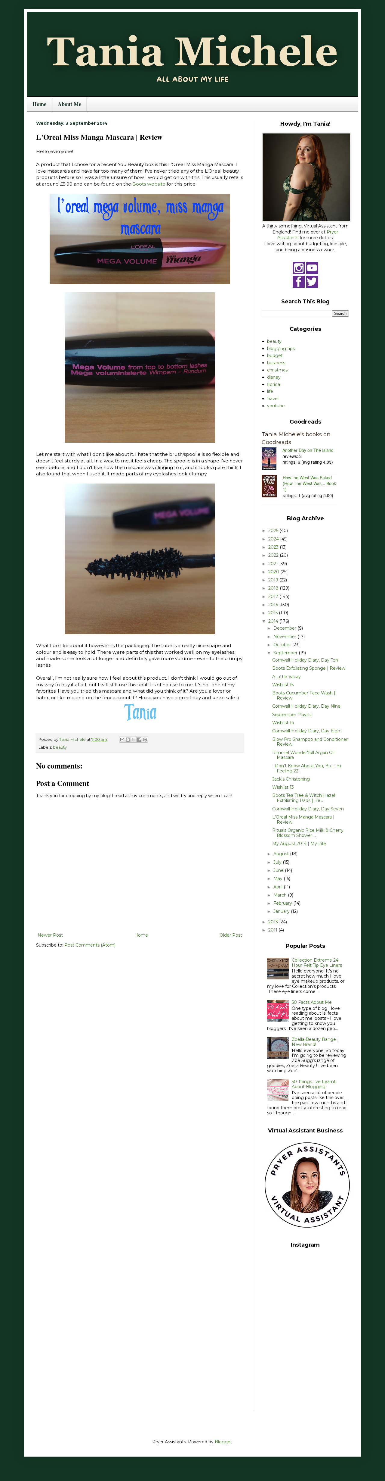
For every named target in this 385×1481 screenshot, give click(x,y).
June (279, 870)
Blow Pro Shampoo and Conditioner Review (310, 742)
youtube (276, 406)
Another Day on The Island (308, 450)
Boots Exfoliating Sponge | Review (308, 668)
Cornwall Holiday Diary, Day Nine (306, 706)
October (282, 644)
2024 (274, 539)
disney (274, 377)
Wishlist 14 (283, 722)
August (281, 853)
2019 (273, 580)
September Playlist (292, 714)
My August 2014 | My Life (299, 843)
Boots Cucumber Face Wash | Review (303, 695)
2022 (274, 555)
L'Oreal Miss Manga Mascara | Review (303, 819)
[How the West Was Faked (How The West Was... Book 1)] (272, 487)
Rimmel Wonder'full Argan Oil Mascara (303, 755)
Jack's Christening (291, 779)
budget (275, 355)
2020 (274, 572)
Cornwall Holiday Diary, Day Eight (307, 731)
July (278, 862)
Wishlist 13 (283, 787)
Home (39, 104)
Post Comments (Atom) (90, 945)
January (282, 911)
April (278, 887)
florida (273, 384)
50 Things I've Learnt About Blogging (314, 1084)
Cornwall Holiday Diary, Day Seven (308, 809)
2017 (273, 596)
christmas (277, 370)
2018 (274, 588)
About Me (69, 104)
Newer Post (50, 935)
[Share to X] (134, 740)
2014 (273, 621)
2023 (274, 547)
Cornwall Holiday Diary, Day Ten (305, 660)
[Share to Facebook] (139, 740)
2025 (273, 530)
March (280, 895)
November (285, 636)
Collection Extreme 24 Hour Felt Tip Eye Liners (317, 962)
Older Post (231, 935)
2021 (273, 563)
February (283, 903)
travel (273, 398)
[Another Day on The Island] (272, 459)
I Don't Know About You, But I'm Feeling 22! (306, 768)
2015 (273, 612)
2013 (273, 922)
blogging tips (281, 348)
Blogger (223, 1442)
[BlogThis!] (128, 740)
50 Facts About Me (312, 1002)
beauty (60, 747)
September (286, 653)
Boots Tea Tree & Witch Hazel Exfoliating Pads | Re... (303, 798)
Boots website (148, 184)
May (278, 878)
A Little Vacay (286, 676)
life (270, 391)
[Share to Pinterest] (145, 740)
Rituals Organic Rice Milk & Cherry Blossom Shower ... (307, 833)
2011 (273, 930)
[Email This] (122, 740)
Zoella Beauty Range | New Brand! (315, 1042)
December (285, 628)
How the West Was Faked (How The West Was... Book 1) (309, 483)
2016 (273, 604)
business (276, 362)
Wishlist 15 (283, 684)
